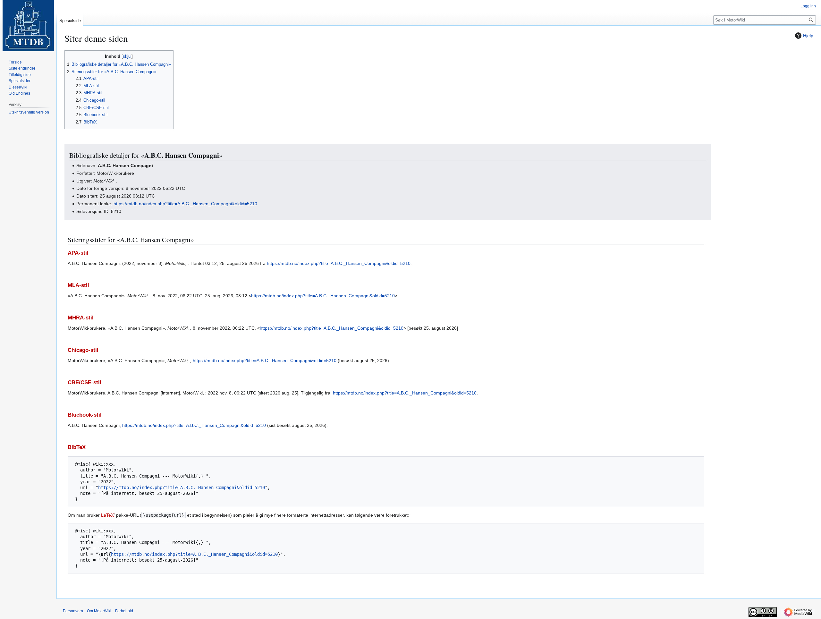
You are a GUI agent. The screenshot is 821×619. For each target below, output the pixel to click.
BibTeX (77, 447)
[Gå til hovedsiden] (28, 25)
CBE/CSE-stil (84, 382)
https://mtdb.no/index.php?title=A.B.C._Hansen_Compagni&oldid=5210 (185, 203)
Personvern (73, 611)
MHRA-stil (81, 318)
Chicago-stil (83, 350)
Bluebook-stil (85, 415)
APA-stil (78, 253)
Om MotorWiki (99, 611)
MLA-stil (78, 285)
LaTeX (107, 515)
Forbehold (124, 611)
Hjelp (808, 35)
